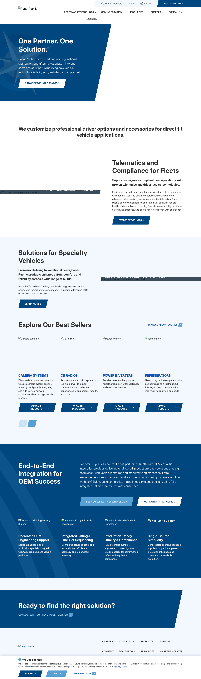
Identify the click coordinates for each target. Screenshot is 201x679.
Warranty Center (171, 651)
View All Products (36, 407)
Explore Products (130, 220)
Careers (107, 641)
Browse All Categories (163, 324)
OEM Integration (111, 12)
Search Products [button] (113, 3)
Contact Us (126, 641)
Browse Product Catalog (41, 83)
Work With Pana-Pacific (158, 501)
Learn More (32, 303)
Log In (147, 3)
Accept (29, 673)
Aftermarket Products (79, 12)
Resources (136, 12)
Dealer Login (127, 651)
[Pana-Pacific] (48, 8)
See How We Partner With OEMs (105, 501)
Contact (131, 3)
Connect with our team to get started (43, 614)
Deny (56, 673)
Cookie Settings (81, 673)
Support (156, 12)
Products (147, 641)
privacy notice (121, 667)
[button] (96, 12)
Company (174, 12)
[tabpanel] (37, 374)
